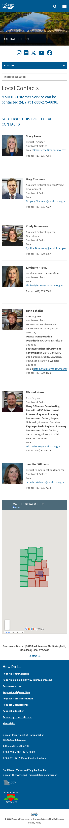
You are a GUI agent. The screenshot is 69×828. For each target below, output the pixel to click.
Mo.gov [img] (11, 782)
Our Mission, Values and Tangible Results (24, 770)
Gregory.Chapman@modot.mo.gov (45, 201)
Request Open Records (15, 704)
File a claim (9, 723)
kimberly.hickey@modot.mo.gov (44, 285)
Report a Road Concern (16, 673)
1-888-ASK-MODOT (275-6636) (19, 752)
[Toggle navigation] (64, 6)
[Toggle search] (55, 5)
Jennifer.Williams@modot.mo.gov (45, 482)
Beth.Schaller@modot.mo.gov (50, 368)
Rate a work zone (12, 686)
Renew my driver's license (17, 717)
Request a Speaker (13, 711)
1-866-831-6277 (11, 758)
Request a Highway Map (16, 692)
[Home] (8, 6)
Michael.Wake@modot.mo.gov (43, 446)
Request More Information (18, 698)
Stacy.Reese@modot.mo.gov (49, 150)
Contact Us (34, 655)
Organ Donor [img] (12, 790)
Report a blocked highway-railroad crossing (27, 679)
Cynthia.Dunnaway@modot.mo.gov (46, 248)
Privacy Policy (34, 822)
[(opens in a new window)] (19, 53)
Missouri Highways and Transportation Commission (30, 774)
